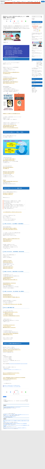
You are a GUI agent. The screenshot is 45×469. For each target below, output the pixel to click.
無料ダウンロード (24, 1)
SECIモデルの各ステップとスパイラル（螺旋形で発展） (11, 48)
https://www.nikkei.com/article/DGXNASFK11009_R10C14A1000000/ (18, 363)
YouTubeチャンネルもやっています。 (36, 74)
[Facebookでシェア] (10, 21)
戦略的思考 (4, 396)
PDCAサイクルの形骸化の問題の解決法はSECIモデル (11, 56)
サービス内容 (13, 1)
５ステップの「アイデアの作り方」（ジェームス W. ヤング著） (12, 386)
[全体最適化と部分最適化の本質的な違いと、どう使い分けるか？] (12, 407)
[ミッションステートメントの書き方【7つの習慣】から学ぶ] (6, 412)
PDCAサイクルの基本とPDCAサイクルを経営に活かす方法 (12, 385)
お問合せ (43, 1)
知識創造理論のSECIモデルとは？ (8, 46)
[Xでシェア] (6, 392)
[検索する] (41, 17)
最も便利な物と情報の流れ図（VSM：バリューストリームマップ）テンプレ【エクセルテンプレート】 (37, 53)
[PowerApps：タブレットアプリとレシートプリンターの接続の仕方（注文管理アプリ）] (15, 427)
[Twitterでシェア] (6, 21)
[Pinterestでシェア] (14, 21)
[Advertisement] (22, 9)
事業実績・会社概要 (30, 1)
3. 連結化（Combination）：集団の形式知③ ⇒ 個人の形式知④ (13, 52)
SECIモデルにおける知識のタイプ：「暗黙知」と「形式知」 (12, 47)
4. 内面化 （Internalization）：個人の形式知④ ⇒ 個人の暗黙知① (13, 53)
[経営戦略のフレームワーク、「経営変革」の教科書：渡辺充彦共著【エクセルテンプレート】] (16, 414)
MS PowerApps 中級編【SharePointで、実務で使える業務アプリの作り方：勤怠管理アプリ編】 (37, 34)
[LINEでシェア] (25, 21)
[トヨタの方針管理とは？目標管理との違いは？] (9, 416)
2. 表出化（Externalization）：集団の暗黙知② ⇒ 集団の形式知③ (13, 51)
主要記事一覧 (18, 1)
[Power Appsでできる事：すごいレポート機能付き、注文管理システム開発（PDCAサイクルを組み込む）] (16, 421)
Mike (11, 19)
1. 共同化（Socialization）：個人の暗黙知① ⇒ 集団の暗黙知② (13, 50)
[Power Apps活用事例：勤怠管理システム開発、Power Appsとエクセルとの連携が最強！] (15, 423)
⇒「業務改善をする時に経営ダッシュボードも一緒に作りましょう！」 (12, 369)
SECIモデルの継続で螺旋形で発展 (9, 54)
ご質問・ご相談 (36, 1)
